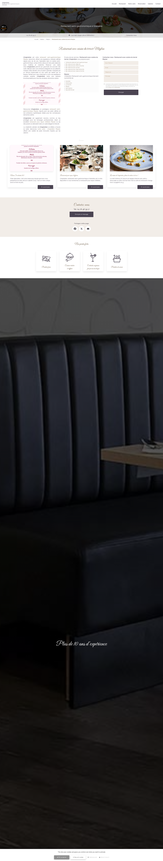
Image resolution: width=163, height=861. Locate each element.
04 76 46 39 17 (31, 35)
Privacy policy (104, 857)
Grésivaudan (69, 83)
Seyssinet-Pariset (70, 89)
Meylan (48, 39)
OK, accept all (62, 857)
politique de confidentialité (114, 87)
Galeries (150, 4)
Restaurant (122, 4)
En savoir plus (45, 187)
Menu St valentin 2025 (17, 175)
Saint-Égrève (69, 88)
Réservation (142, 4)
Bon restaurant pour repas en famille (75, 71)
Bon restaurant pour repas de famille (75, 69)
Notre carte (131, 4)
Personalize (93, 857)
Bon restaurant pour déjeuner (73, 64)
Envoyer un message (81, 214)
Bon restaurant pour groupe (73, 67)
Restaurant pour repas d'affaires (69, 175)
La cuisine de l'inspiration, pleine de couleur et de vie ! (124, 175)
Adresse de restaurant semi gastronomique (76, 62)
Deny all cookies (78, 857)
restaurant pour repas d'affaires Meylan (43, 122)
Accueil (114, 4)
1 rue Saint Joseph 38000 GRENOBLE (82, 35)
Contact (158, 4)
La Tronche (68, 84)
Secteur (42, 39)
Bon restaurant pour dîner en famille (75, 65)
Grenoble (68, 81)
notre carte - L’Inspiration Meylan (49, 129)
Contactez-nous (131, 35)
